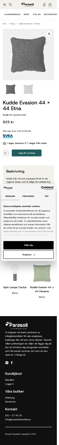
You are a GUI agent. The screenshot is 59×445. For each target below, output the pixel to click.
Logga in (9, 383)
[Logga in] (44, 4)
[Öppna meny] (4, 4)
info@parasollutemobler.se (18, 419)
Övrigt (12, 24)
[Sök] (10, 4)
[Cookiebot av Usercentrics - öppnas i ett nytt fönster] (41, 188)
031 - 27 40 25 (13, 415)
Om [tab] (46, 196)
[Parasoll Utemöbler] (27, 5)
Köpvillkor (9, 379)
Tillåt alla (28, 245)
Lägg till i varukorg (26, 153)
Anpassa (26, 254)
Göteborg (9, 397)
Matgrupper (50, 14)
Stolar (37, 14)
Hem (4, 24)
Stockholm (10, 401)
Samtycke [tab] (10, 196)
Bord (26, 14)
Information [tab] (28, 196)
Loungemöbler (12, 14)
